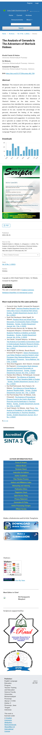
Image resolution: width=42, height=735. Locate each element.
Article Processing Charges (21, 505)
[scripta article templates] (21, 530)
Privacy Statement (21, 499)
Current (19, 15)
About (28, 20)
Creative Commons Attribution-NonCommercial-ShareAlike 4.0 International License (10, 724)
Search (21, 28)
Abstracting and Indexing (21, 486)
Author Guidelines (21, 476)
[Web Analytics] (9, 580)
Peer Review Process (21, 479)
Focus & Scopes (21, 462)
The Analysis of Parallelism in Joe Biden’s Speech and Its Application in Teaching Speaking (23, 410)
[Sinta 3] (21, 445)
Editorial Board (21, 466)
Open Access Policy (21, 495)
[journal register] (21, 540)
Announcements (17, 20)
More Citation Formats (11, 255)
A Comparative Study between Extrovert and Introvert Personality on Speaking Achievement (22, 368)
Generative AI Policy (21, 502)
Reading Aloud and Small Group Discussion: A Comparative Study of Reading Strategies (22, 322)
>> (7, 421)
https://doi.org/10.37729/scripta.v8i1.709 (20, 73)
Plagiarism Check (21, 492)
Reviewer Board (21, 469)
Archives (29, 15)
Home (11, 15)
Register (29, 3)
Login (37, 3)
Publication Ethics (21, 489)
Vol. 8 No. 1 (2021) (23, 34)
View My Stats (20, 580)
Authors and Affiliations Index (21, 482)
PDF (7, 225)
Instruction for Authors (21, 472)
